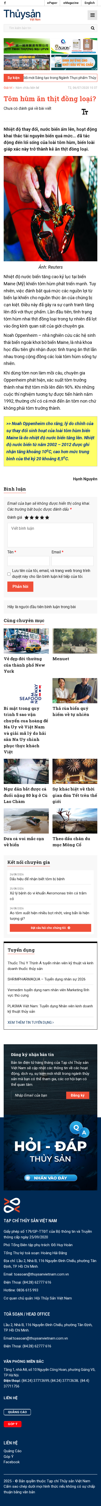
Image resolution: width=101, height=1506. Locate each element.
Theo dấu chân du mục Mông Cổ (71, 842)
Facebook (12, 1462)
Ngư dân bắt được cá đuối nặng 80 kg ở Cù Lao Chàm (26, 795)
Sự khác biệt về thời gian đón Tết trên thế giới (74, 795)
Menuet (60, 658)
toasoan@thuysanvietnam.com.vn (41, 1274)
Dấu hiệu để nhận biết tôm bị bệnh (37, 879)
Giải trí (8, 87)
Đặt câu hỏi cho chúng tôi (48, 928)
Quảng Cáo (13, 1451)
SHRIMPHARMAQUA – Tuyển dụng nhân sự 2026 (47, 979)
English (90, 3)
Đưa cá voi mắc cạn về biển (24, 842)
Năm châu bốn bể (27, 87)
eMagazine (71, 3)
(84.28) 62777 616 (37, 1282)
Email (57, 552)
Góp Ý (8, 1456)
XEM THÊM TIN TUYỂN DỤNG (30, 1022)
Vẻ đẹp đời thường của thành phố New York (24, 665)
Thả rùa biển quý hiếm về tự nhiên (70, 711)
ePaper (52, 3)
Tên (11, 552)
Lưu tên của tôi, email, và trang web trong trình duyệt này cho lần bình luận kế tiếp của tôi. (51, 573)
